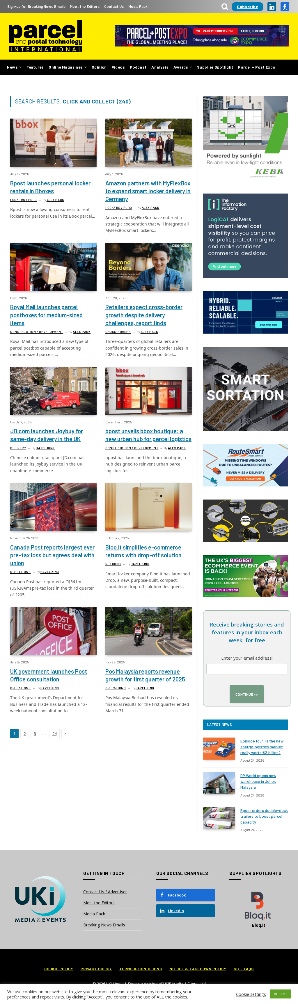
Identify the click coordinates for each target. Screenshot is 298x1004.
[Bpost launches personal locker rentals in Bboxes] (53, 143)
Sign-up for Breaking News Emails (36, 6)
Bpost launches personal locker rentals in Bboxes (50, 187)
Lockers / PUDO (23, 200)
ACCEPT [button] (280, 993)
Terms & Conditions (140, 969)
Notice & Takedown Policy (197, 969)
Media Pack (138, 6)
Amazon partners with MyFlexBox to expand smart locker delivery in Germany (148, 191)
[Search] (224, 6)
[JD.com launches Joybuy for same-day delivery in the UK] (53, 391)
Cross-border (118, 332)
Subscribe (247, 6)
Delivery (18, 448)
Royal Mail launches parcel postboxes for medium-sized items (46, 314)
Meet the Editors (85, 6)
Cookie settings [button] (251, 994)
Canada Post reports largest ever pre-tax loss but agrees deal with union (52, 555)
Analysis (159, 67)
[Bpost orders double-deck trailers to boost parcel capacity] (219, 818)
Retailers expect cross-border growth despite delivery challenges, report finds (143, 314)
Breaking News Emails (104, 925)
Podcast (138, 67)
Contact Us (114, 6)
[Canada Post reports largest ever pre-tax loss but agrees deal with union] (53, 507)
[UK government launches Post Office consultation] (53, 631)
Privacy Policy (96, 969)
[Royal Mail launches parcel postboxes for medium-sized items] (53, 267)
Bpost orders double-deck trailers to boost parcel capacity (264, 816)
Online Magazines (66, 67)
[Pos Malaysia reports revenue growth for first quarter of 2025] (148, 631)
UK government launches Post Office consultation (48, 675)
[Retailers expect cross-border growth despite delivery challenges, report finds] (148, 267)
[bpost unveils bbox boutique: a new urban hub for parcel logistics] (148, 391)
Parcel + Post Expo (256, 67)
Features (35, 67)
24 (54, 733)
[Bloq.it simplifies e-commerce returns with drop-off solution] (148, 507)
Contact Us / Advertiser (105, 891)
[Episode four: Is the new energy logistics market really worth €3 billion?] (219, 749)
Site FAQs (244, 969)
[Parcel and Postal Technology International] (45, 36)
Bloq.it (258, 925)
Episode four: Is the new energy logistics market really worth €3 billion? (261, 746)
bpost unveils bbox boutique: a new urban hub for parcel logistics (148, 434)
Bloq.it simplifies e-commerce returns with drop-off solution (143, 551)
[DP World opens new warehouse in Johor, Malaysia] (219, 783)
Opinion (99, 67)
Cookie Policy (58, 969)
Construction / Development (36, 332)
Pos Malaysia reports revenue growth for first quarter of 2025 (145, 675)
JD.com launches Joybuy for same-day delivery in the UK (46, 434)
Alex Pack (55, 200)
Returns (113, 564)
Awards (180, 67)
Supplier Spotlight (215, 67)
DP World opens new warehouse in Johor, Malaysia (258, 781)
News (12, 67)
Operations (20, 572)
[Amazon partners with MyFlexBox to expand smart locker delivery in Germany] (148, 143)
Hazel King (45, 448)
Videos (118, 67)
